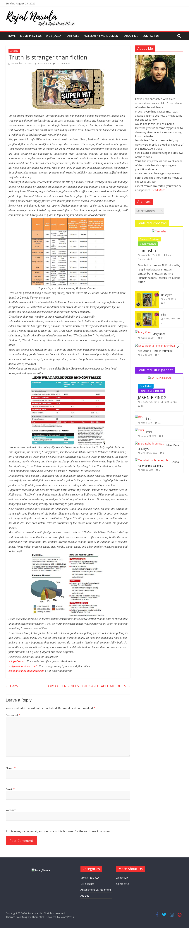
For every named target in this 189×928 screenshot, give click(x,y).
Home (12, 36)
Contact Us (150, 36)
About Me (131, 36)
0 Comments (63, 63)
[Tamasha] (159, 231)
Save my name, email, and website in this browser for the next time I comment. (61, 831)
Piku (163, 314)
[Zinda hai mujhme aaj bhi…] (152, 460)
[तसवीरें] (139, 430)
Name (11, 768)
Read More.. (159, 190)
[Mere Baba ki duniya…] (149, 443)
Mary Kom (158, 334)
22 (159, 422)
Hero (12, 686)
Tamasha (147, 250)
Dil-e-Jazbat (54, 36)
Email (10, 789)
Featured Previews (149, 239)
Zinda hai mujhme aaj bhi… (158, 463)
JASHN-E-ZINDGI (153, 397)
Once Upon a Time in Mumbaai (158, 349)
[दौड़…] (139, 417)
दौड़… (148, 418)
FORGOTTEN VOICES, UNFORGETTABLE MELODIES (88, 686)
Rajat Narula (44, 63)
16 (142, 406)
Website (11, 810)
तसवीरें (149, 432)
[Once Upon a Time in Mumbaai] (155, 345)
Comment (13, 715)
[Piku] (147, 313)
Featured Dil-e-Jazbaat (151, 390)
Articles (73, 36)
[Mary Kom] (143, 332)
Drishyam (166, 295)
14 (163, 435)
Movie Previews (31, 36)
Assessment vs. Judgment (102, 36)
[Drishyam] (147, 293)
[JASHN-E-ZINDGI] (159, 378)
